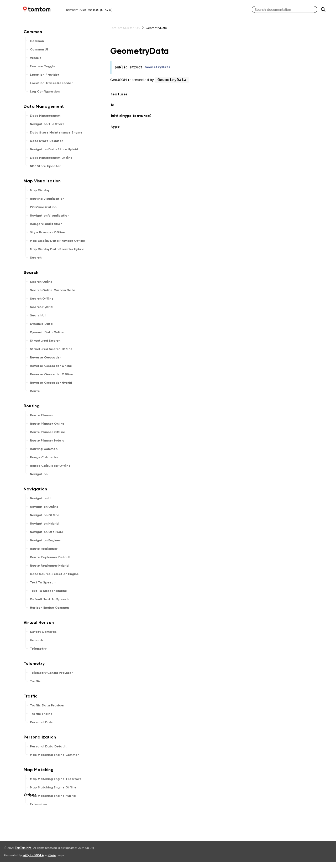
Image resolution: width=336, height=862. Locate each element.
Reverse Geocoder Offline (51, 374)
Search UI (37, 315)
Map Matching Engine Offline (53, 787)
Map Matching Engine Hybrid (53, 796)
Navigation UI (40, 498)
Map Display (39, 190)
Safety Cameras (43, 632)
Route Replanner (43, 549)
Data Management (45, 115)
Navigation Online (44, 507)
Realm (52, 855)
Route (35, 391)
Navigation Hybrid (44, 523)
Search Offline (42, 298)
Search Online (41, 282)
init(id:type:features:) (134, 116)
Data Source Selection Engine (54, 574)
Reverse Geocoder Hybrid (51, 382)
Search (35, 257)
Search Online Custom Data (52, 290)
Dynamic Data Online (47, 332)
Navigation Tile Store (47, 124)
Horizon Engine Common (49, 607)
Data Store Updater (46, 141)
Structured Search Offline (51, 349)
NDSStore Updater (45, 166)
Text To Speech (42, 582)
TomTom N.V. (23, 848)
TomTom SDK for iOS (125, 27)
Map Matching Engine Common (54, 755)
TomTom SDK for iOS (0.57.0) (88, 9)
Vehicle (35, 58)
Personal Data (42, 722)
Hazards (36, 640)
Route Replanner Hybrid (49, 565)
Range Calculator (44, 457)
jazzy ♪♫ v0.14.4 (33, 855)
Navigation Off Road (46, 532)
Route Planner (41, 415)
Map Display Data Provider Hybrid (57, 249)
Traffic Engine (41, 714)
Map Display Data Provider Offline (57, 241)
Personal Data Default (48, 746)
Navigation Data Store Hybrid (54, 149)
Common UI (39, 49)
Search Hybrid (41, 307)
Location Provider (44, 74)
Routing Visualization (47, 199)
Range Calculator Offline (50, 466)
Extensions (38, 804)
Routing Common (43, 449)
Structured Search (45, 340)
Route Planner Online (47, 423)
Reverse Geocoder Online (51, 366)
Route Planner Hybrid (47, 440)
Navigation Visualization (49, 215)
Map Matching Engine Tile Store (56, 779)
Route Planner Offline (47, 432)
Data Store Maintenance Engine (56, 132)
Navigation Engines (45, 540)
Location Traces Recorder (51, 83)
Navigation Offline (45, 515)
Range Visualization (46, 224)
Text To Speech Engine (48, 591)
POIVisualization (43, 207)
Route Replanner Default (50, 557)
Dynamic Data (41, 324)
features (122, 94)
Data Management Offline (51, 158)
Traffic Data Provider (47, 705)
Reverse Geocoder (45, 357)
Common (37, 41)
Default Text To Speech (49, 599)
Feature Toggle (42, 66)
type (118, 126)
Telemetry (38, 648)
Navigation (39, 474)
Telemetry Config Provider (51, 673)
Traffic (35, 681)
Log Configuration (45, 91)
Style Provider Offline (47, 232)
